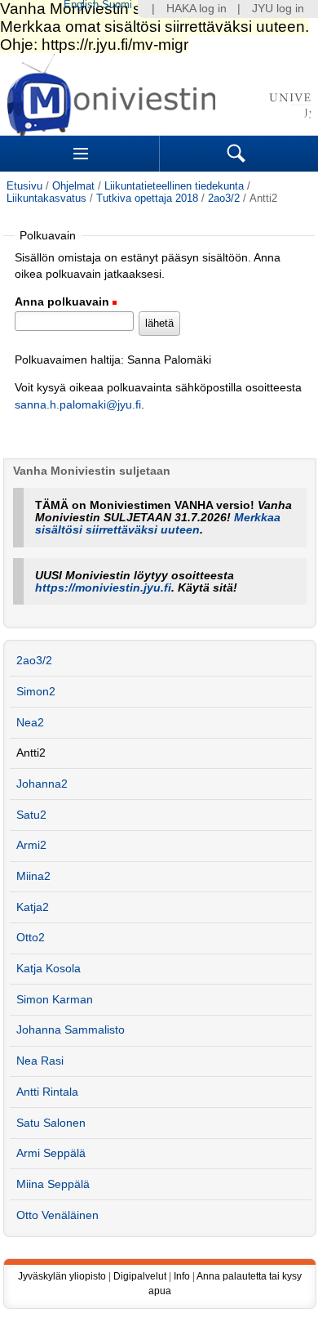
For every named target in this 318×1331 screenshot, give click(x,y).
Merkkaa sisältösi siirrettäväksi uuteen (157, 523)
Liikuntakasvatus (46, 198)
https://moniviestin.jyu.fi (103, 588)
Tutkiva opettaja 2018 (147, 198)
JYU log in (278, 8)
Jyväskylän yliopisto (62, 1276)
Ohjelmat (73, 186)
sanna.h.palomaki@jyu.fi (78, 405)
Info (182, 1276)
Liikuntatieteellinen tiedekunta (174, 186)
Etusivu (24, 186)
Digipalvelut (139, 1276)
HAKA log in (196, 8)
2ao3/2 (224, 198)
